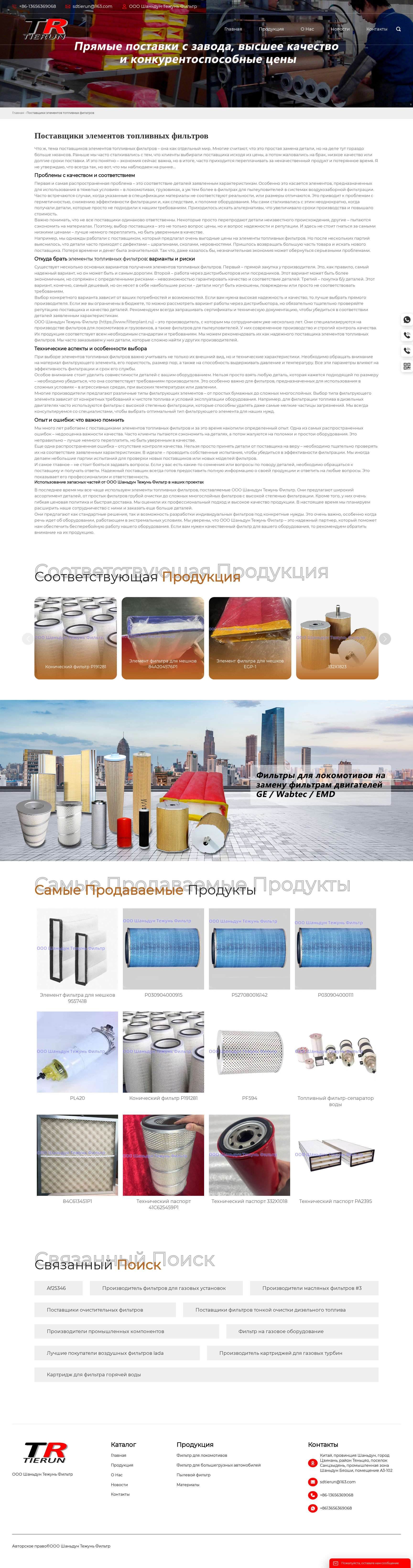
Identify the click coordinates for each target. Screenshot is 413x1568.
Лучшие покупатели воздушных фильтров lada (105, 1353)
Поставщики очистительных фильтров (95, 1310)
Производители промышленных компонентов (105, 1331)
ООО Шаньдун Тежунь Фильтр (163, 6)
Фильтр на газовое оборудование (281, 1331)
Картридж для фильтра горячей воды (94, 1374)
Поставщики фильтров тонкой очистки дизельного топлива (271, 1310)
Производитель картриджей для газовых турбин (280, 1353)
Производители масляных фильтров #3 (312, 1288)
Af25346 (56, 1288)
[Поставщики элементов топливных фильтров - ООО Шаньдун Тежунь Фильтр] (45, 29)
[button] (385, 639)
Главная (18, 113)
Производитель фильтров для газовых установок (164, 1288)
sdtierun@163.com (92, 6)
